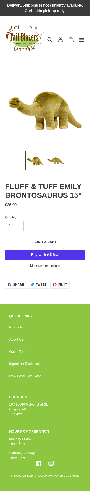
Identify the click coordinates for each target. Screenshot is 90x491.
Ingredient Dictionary (24, 364)
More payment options (45, 265)
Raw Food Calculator (25, 376)
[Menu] (81, 39)
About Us (16, 339)
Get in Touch (18, 352)
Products (16, 327)
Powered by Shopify (66, 475)
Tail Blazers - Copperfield (37, 475)
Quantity (10, 217)
